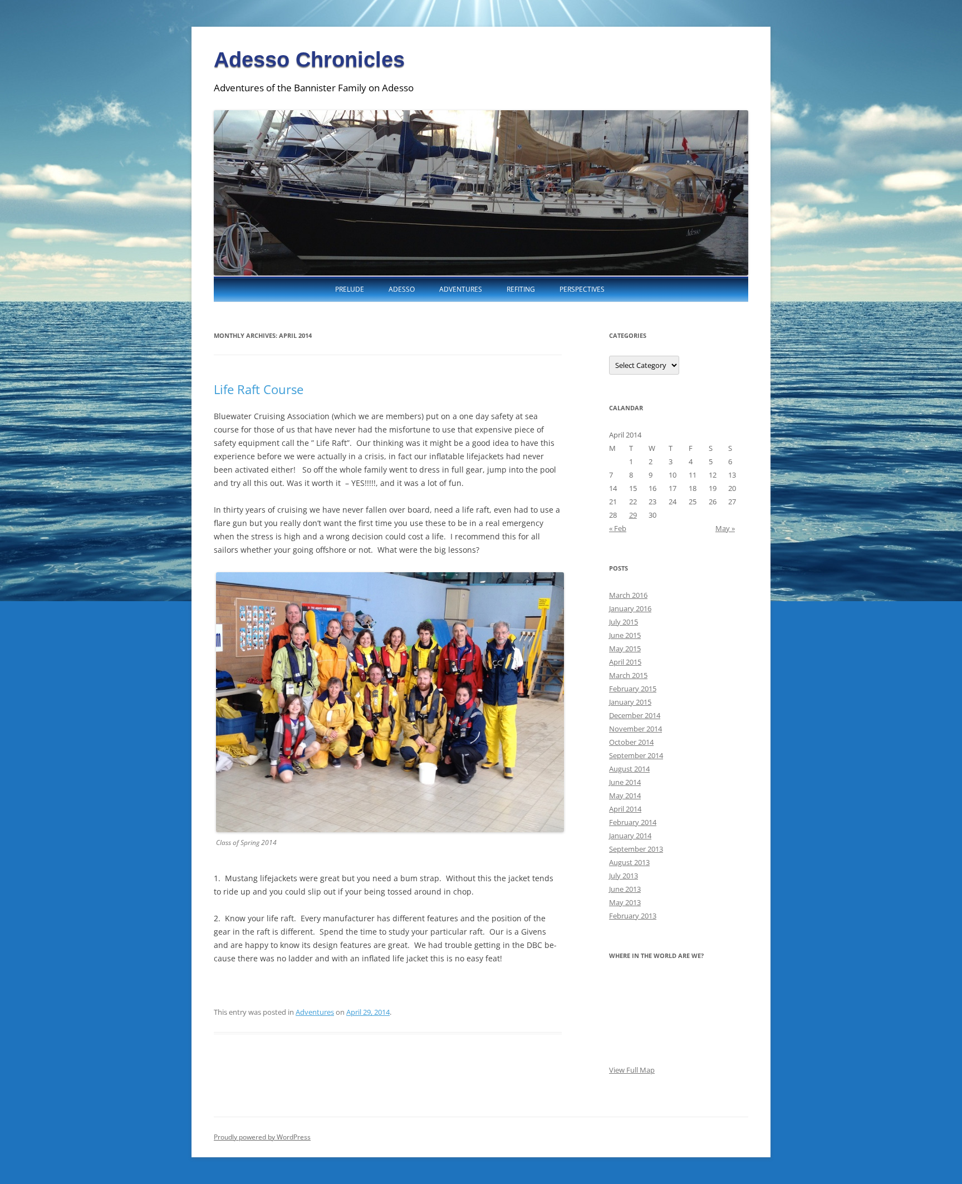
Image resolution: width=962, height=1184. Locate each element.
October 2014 (631, 742)
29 (633, 515)
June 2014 (625, 782)
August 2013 (629, 862)
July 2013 (623, 876)
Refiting (521, 289)
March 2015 (628, 675)
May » (725, 528)
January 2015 (630, 702)
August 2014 (629, 769)
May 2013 (625, 902)
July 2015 (623, 622)
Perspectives (582, 289)
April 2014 (625, 809)
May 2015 (625, 648)
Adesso (402, 289)
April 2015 (625, 662)
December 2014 (634, 715)
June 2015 (625, 635)
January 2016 (630, 608)
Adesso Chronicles (309, 59)
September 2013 (636, 849)
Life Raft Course (258, 389)
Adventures (460, 289)
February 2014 (632, 822)
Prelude (349, 289)
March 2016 (628, 595)
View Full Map (632, 1070)
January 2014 (630, 836)
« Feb (617, 528)
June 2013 (625, 889)
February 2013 (632, 916)
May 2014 (625, 795)
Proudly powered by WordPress (262, 1137)
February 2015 (632, 689)
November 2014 (635, 729)
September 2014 (636, 755)
